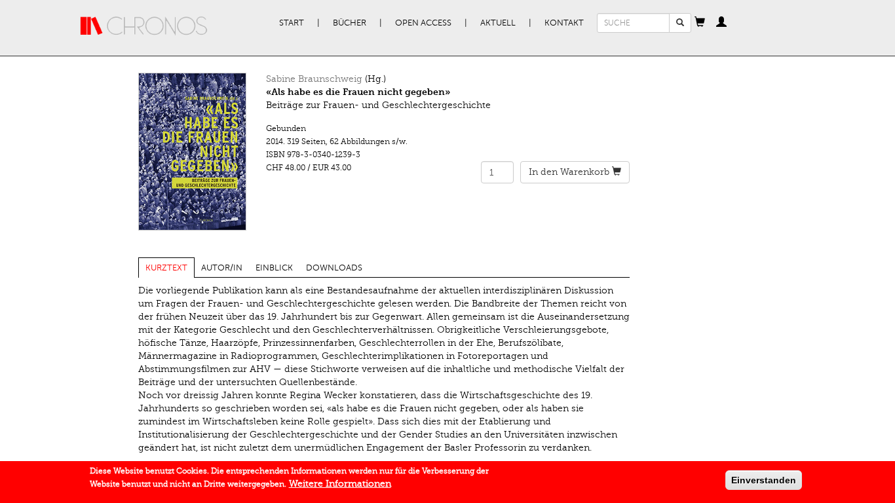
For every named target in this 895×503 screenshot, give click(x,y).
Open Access (423, 23)
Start (291, 23)
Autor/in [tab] (221, 267)
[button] (700, 23)
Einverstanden (763, 480)
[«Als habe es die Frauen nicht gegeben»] (192, 152)
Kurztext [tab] (166, 267)
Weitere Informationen (340, 484)
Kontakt (564, 23)
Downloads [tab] (334, 267)
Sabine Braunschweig (314, 79)
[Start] (144, 26)
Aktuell (498, 23)
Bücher (349, 23)
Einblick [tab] (274, 267)
